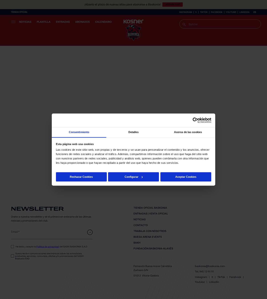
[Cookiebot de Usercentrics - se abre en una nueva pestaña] (195, 120)
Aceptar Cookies (185, 176)
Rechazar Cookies (81, 176)
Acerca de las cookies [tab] (188, 132)
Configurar (131, 176)
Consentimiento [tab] (79, 132)
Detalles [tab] (133, 132)
